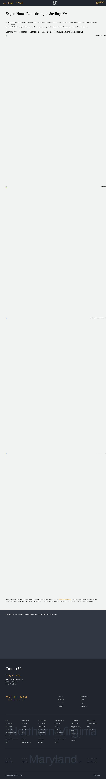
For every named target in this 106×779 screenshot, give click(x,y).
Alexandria (9, 723)
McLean (57, 726)
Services (60, 696)
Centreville (25, 720)
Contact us (84, 706)
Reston (73, 730)
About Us (60, 703)
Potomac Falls (75, 720)
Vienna (89, 726)
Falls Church (42, 723)
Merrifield (58, 729)
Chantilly (25, 723)
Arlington (9, 729)
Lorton (40, 742)
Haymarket (41, 732)
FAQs (82, 703)
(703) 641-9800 (13, 675)
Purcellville (75, 723)
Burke (7, 742)
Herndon (41, 736)
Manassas (57, 723)
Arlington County (11, 732)
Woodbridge (91, 729)
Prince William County (75, 727)
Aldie (7, 720)
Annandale (9, 726)
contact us (36, 614)
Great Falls (41, 729)
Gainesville (41, 726)
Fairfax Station (42, 720)
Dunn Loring (25, 736)
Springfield (74, 734)
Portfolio (61, 699)
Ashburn (8, 736)
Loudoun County (60, 720)
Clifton (24, 726)
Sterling (73, 740)
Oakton (57, 742)
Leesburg (41, 739)
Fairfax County (26, 742)
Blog (82, 699)
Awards (60, 706)
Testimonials (84, 696)
